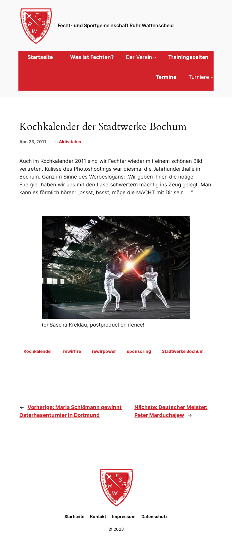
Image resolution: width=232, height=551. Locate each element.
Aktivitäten (70, 141)
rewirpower (104, 351)
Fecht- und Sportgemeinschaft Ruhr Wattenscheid (116, 25)
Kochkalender (38, 351)
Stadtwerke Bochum (183, 351)
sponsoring (139, 351)
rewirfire (72, 351)
